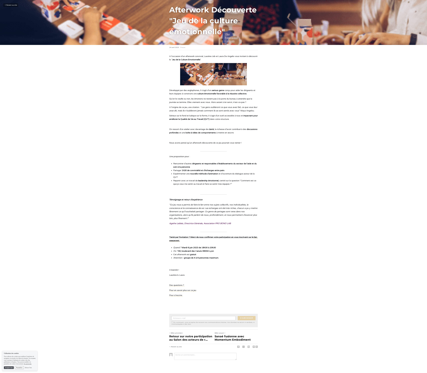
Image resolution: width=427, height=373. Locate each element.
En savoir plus (27, 364)
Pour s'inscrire (176, 295)
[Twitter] (243, 347)
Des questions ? (177, 285)
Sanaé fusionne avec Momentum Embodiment (233, 338)
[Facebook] (238, 347)
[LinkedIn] (249, 347)
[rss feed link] (257, 347)
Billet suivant (219, 333)
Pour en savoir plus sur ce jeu (182, 290)
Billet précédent (177, 333)
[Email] (254, 347)
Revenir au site (11, 5)
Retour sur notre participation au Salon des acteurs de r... (190, 338)
